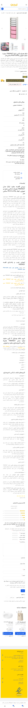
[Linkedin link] (21, 94)
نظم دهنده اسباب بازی (22, 13)
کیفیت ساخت (22, 537)
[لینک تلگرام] (20, 94)
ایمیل (23, 575)
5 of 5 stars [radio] (12, 533)
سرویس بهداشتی (22, 624)
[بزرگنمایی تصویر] (25, 39)
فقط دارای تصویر (19, 597)
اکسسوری (17, 624)
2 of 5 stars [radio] (16, 533)
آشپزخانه (7, 624)
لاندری (24, 625)
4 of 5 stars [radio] (13, 533)
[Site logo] (14, 4)
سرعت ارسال (22, 539)
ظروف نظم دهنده (10, 625)
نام (24, 569)
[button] (20, 633)
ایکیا (23, 73)
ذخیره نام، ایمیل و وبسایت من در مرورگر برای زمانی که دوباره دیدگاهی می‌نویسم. (14, 582)
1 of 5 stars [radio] (17, 533)
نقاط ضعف (22, 564)
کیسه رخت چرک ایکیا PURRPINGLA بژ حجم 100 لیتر (21, 623)
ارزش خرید (22, 535)
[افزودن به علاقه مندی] (17, 612)
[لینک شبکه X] (25, 94)
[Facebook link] (26, 94)
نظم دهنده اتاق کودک (11, 13)
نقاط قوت (23, 558)
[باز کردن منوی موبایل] (26, 4)
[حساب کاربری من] (1, 4)
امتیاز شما (22, 533)
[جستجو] (2, 9)
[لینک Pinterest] (23, 94)
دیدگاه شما (22, 542)
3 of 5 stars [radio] (14, 533)
